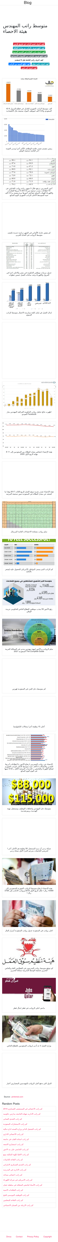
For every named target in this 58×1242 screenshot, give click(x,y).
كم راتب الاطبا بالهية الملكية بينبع (16, 1154)
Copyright (47, 1236)
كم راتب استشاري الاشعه (13, 1144)
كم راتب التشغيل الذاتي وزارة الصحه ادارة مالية (22, 1129)
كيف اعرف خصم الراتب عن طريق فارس (29, 44)
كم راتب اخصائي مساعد (12, 1174)
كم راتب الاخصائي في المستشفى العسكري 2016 (22, 1108)
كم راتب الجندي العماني (12, 1118)
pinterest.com (17, 1096)
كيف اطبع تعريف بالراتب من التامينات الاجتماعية (29, 56)
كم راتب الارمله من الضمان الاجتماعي (18, 1205)
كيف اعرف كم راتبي (29, 68)
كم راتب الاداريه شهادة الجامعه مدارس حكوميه (21, 1113)
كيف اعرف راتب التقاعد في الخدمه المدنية (29, 52)
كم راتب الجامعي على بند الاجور (16, 1149)
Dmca (8, 1236)
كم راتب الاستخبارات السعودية (15, 1124)
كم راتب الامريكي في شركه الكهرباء (17, 1179)
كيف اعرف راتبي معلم (40, 64)
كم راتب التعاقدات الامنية (13, 1190)
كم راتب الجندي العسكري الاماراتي (17, 1164)
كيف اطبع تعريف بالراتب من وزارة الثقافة (29, 48)
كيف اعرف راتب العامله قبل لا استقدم (29, 60)
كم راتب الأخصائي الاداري (13, 1134)
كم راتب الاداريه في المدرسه (14, 1169)
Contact (19, 1236)
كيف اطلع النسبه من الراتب (19, 64)
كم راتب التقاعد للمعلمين (13, 1200)
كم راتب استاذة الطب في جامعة (16, 1139)
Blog (28, 2)
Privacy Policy (33, 1236)
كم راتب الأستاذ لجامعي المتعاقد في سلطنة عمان (22, 1184)
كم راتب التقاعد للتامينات (13, 1159)
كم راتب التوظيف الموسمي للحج (16, 1195)
